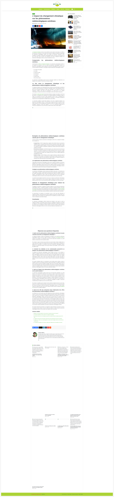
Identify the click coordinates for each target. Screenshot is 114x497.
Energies (40, 9)
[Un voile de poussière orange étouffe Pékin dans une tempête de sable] (38, 452)
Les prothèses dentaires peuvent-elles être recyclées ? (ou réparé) (77, 47)
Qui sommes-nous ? (64, 494)
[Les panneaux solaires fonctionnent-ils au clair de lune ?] (70, 51)
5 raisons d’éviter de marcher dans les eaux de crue (77, 60)
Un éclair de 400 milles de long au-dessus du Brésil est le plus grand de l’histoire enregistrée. (75, 427)
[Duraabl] (57, 4)
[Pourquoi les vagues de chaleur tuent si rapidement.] (50, 380)
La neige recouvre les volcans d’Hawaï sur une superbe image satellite (37, 355)
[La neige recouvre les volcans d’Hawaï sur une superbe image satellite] (38, 350)
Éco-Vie (62, 9)
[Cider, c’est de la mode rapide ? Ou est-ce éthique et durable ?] (70, 32)
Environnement (47, 9)
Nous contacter (69, 494)
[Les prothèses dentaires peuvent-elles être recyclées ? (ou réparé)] (70, 47)
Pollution (53, 9)
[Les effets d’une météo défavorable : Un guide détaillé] (63, 422)
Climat (58, 9)
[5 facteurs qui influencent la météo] (50, 422)
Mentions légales (80, 494)
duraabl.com (43, 494)
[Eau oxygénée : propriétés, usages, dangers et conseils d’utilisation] (70, 22)
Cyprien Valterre (35, 23)
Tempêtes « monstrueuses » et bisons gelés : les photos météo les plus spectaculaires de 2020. (63, 355)
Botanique (67, 9)
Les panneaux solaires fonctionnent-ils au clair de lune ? (77, 51)
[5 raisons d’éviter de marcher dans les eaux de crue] (70, 61)
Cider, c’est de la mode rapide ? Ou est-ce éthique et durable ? (78, 32)
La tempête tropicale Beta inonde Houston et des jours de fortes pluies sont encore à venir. (75, 415)
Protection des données (75, 494)
